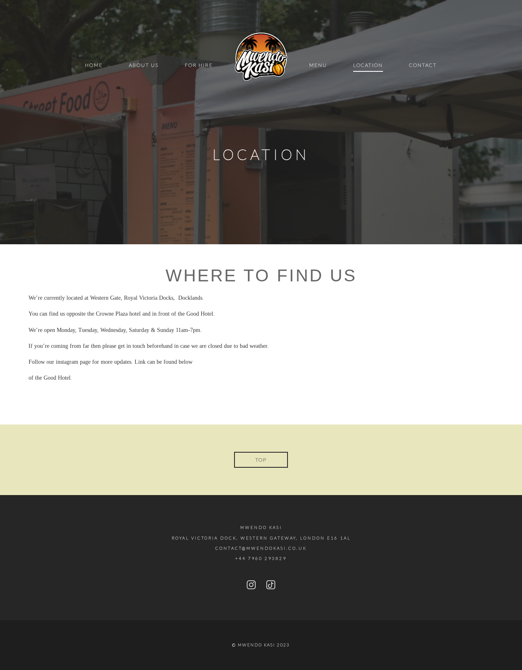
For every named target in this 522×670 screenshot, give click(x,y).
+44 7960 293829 (261, 558)
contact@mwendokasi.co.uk (261, 548)
